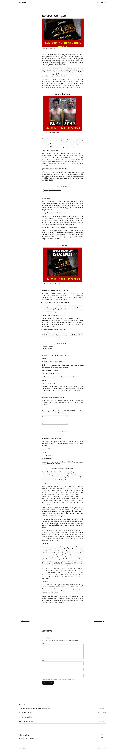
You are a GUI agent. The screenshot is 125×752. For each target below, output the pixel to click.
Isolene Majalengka (99, 621)
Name (43, 660)
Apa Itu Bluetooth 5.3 (25, 717)
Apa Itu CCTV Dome (25, 713)
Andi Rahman (48, 48)
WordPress (104, 748)
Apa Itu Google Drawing (26, 721)
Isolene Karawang (25, 621)
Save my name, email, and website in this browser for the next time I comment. (58, 679)
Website (43, 673)
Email (43, 666)
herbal (53, 48)
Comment (44, 643)
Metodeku (22, 2)
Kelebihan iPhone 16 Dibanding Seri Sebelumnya (34, 708)
